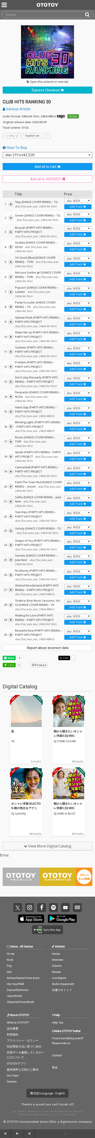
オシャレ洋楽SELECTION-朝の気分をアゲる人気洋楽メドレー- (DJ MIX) (26, 810)
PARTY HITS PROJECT (28, 232)
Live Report (59, 978)
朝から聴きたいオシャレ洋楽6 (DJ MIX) (68, 733)
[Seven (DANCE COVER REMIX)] (10, 217)
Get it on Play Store (62, 918)
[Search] (89, 14)
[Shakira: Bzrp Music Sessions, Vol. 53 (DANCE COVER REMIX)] (10, 604)
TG (56, 202)
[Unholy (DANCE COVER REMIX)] (10, 530)
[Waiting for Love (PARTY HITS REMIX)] (10, 619)
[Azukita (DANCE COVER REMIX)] (10, 246)
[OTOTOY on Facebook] (41, 907)
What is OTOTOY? (18, 1022)
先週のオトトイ (62, 990)
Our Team (13, 1075)
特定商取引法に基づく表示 (24, 1046)
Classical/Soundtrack (20, 1002)
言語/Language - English (48, 1093)
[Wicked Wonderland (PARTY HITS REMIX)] (10, 589)
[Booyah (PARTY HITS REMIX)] (10, 232)
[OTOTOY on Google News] (77, 907)
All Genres (26, 946)
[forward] (29, 1133)
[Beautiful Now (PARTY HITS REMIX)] (10, 634)
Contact (57, 1055)
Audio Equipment (63, 984)
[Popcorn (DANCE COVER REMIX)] (10, 291)
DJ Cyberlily (18, 813)
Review (56, 972)
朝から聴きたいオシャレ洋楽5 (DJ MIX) (68, 805)
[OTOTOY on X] (17, 907)
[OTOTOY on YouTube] (65, 907)
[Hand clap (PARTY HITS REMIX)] (10, 411)
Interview (57, 959)
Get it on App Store (31, 918)
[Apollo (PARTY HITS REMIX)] (10, 456)
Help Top (57, 1022)
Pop (9, 965)
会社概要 (12, 1028)
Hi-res (73, 116)
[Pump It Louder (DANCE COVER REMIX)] (10, 306)
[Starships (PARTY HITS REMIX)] (10, 516)
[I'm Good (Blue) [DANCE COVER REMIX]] (10, 262)
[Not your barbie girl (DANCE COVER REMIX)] (10, 276)
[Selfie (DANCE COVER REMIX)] (10, 501)
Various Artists (17, 108)
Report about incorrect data (47, 648)
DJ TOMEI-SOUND (65, 741)
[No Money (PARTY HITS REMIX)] (10, 575)
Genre (14, 946)
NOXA (19, 247)
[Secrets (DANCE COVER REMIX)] (10, 559)
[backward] (5, 1133)
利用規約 (12, 1034)
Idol (9, 972)
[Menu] (4, 5)
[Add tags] (47, 135)
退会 (55, 1067)
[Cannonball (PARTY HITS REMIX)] (10, 471)
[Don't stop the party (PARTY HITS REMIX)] (10, 381)
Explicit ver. (32, 136)
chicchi (31, 486)
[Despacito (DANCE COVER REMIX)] (10, 396)
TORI (30, 262)
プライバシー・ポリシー (22, 1040)
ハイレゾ (12, 136)
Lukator (20, 292)
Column (57, 965)
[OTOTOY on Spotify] (53, 907)
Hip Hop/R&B (15, 984)
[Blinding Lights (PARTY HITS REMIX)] (10, 426)
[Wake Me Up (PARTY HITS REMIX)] (10, 336)
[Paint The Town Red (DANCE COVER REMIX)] (10, 486)
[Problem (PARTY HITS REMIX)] (10, 366)
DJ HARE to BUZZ (64, 813)
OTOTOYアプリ (16, 1063)
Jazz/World (14, 996)
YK (52, 605)
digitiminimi (69, 1121)
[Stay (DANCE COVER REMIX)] (10, 204)
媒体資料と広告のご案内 (22, 1069)
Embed (41, 665)
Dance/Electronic (18, 990)
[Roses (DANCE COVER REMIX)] (10, 441)
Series (56, 953)
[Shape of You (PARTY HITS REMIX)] (10, 545)
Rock (10, 959)
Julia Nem (21, 560)
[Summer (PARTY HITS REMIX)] (10, 351)
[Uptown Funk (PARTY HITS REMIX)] (10, 321)
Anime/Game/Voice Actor (23, 978)
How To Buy (16, 147)
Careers (12, 1081)
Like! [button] (11, 665)
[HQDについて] (61, 116)
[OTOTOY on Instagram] (29, 907)
